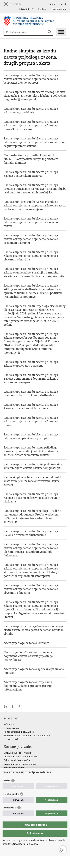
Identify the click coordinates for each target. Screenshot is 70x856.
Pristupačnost (59, 9)
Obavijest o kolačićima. (25, 844)
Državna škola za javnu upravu (20, 756)
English (42, 9)
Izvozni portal (11, 739)
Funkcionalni (11, 794)
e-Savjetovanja (12, 728)
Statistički (9, 807)
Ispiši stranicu (5, 706)
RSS (52, 4)
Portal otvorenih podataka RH (19, 731)
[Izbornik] (61, 32)
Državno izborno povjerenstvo (20, 764)
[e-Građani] (18, 4)
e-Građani (9, 724)
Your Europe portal (14, 767)
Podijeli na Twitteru (20, 706)
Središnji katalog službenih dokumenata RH (27, 735)
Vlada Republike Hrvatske (17, 752)
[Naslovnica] (35, 21)
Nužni (6, 780)
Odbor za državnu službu (17, 760)
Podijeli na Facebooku (12, 706)
